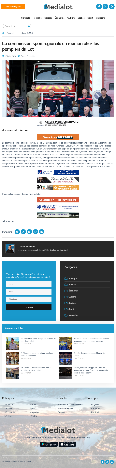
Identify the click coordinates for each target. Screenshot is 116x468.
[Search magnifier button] (29, 26)
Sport (90, 18)
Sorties (81, 18)
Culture (71, 18)
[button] (17, 231)
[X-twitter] (105, 6)
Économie (60, 18)
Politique (37, 18)
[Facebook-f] (99, 6)
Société (48, 18)
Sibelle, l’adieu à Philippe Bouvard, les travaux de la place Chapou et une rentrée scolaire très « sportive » (91, 370)
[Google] (112, 6)
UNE (31, 33)
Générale (25, 18)
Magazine (100, 18)
